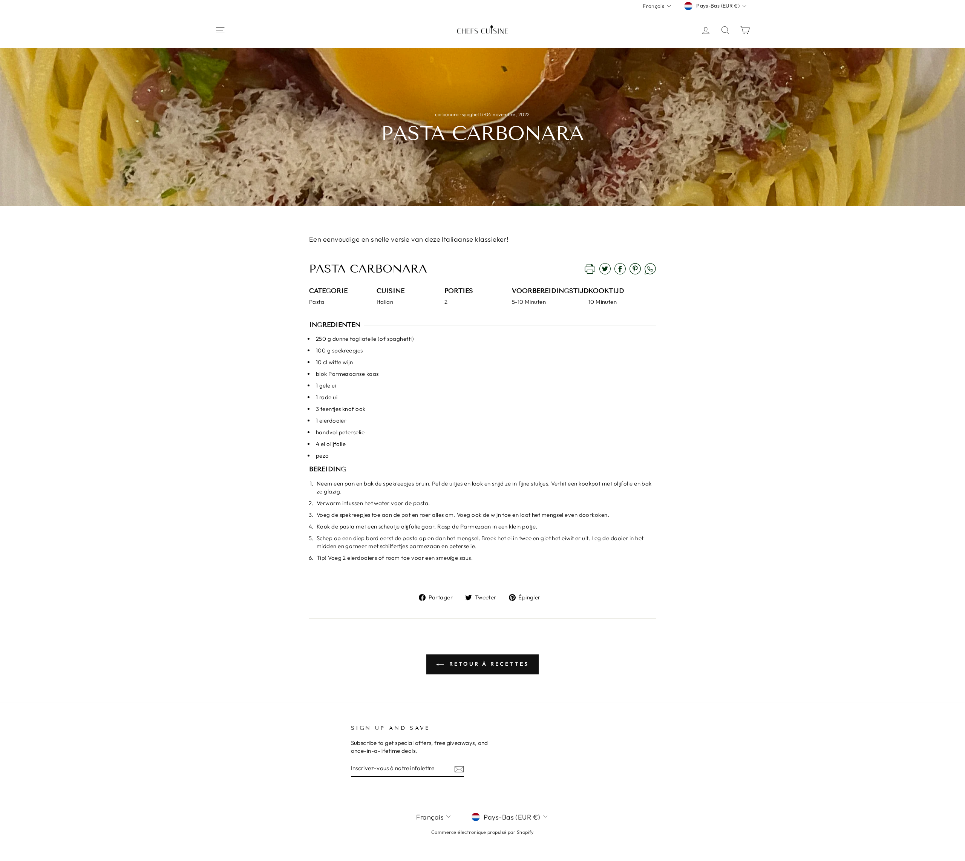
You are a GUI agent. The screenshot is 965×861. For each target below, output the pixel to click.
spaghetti (472, 114)
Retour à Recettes (488, 663)
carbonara (446, 114)
